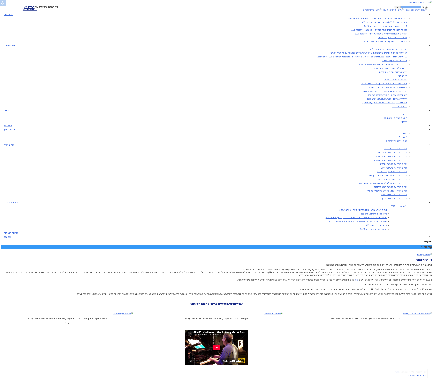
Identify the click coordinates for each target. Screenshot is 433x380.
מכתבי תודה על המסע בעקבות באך (391, 152)
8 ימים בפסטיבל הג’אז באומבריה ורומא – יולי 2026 (385, 26)
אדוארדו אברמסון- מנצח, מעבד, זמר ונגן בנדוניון (387, 98)
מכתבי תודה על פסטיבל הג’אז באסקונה (390, 160)
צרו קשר (7, 236)
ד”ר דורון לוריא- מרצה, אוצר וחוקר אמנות (390, 68)
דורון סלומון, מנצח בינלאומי (395, 79)
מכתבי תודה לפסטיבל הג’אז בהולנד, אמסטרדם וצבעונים (383, 183)
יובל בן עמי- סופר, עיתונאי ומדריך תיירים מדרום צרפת (384, 83)
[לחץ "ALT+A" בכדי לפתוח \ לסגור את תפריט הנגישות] (3, 3)
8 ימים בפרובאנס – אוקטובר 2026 (392, 37)
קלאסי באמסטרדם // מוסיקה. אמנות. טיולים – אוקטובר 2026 (381, 33)
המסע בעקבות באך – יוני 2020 (373, 229)
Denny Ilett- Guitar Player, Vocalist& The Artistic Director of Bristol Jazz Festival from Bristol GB (362, 56)
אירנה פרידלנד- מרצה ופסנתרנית (393, 72)
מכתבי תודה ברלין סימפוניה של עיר (392, 179)
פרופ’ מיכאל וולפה (399, 106)
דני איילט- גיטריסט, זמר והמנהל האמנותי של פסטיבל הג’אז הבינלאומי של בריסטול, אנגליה (369, 52)
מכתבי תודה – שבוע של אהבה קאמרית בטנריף (387, 190)
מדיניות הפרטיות (11, 233)
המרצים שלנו (9, 45)
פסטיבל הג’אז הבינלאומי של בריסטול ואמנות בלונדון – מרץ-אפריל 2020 (356, 217)
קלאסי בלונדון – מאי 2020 (375, 225)
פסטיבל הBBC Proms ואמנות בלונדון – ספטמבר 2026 (383, 22)
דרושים (404, 121)
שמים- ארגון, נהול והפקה (396, 141)
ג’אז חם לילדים (401, 137)
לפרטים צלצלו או (40, 7)
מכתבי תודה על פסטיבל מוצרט (394, 194)
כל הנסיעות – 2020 (399, 206)
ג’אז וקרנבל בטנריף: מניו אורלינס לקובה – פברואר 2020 (363, 210)
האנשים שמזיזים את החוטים (395, 118)
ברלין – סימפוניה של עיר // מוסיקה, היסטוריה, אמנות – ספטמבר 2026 (377, 18)
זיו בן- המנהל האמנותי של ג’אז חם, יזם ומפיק (388, 87)
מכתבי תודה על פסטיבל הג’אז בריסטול (390, 187)
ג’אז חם (404, 133)
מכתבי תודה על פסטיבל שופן (394, 198)
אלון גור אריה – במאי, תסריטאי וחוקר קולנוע (388, 49)
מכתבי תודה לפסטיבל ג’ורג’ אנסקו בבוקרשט (388, 175)
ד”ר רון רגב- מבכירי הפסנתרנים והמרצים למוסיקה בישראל (382, 64)
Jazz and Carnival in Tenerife (374, 213)
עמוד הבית (8, 14)
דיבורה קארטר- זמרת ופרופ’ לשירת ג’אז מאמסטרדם (385, 91)
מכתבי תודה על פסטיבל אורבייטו (393, 164)
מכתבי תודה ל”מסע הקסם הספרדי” (392, 171)
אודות (404, 114)
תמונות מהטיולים (11, 202)
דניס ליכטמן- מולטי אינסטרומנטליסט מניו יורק (387, 95)
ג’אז (356, 279)
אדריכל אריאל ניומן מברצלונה (394, 60)
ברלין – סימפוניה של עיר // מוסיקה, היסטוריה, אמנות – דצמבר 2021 (358, 221)
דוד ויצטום (402, 75)
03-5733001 (30, 9)
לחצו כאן (29, 7)
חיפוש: (425, 7)
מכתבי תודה (9, 144)
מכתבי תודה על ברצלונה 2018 (394, 167)
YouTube (8, 125)
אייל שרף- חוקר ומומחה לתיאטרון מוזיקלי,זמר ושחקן (384, 102)
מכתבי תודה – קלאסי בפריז (395, 148)
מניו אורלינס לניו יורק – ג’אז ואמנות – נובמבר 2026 (385, 41)
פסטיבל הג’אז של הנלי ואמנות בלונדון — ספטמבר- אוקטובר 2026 (379, 30)
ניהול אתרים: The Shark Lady (417, 375)
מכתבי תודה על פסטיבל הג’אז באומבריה (390, 156)
